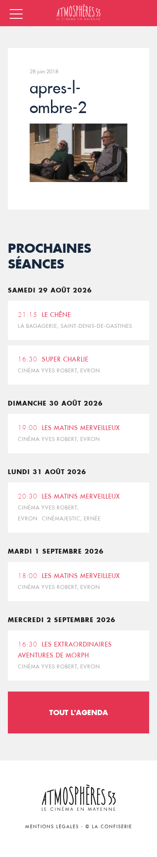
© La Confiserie (108, 826)
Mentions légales (52, 826)
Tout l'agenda (78, 712)
